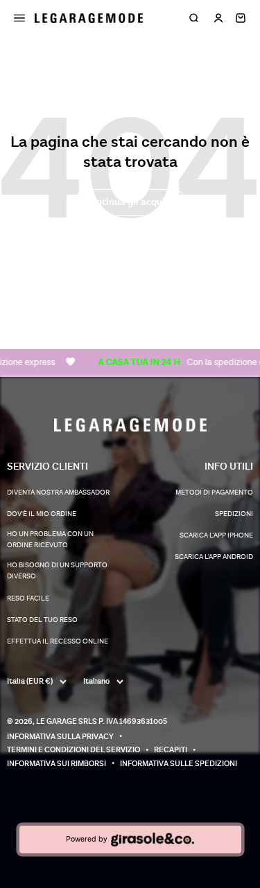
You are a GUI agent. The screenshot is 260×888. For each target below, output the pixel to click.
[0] (240, 18)
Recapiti (170, 749)
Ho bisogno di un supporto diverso (57, 570)
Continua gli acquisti (130, 202)
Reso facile (28, 598)
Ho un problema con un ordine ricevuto (50, 539)
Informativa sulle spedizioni (178, 763)
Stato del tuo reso (42, 620)
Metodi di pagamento (214, 492)
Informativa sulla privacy (60, 736)
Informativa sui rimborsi (56, 763)
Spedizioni (234, 514)
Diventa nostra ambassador (58, 492)
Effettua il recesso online (57, 641)
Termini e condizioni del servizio (73, 749)
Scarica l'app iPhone (216, 535)
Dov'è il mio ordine (41, 514)
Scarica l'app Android (214, 557)
